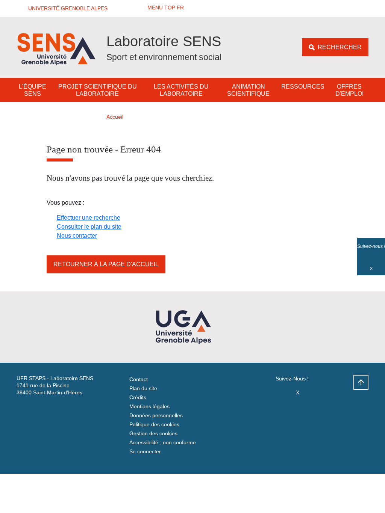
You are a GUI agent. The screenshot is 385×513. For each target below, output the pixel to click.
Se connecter (145, 451)
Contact (138, 379)
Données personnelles (156, 415)
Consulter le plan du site (89, 226)
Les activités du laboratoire (181, 90)
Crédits (137, 397)
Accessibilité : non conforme (162, 442)
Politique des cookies (154, 424)
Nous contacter (77, 235)
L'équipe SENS (32, 90)
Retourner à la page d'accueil (106, 264)
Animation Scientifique (248, 90)
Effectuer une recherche (88, 217)
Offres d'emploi (349, 90)
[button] (65, 8)
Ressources (302, 86)
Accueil (114, 117)
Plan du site (143, 388)
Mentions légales (149, 406)
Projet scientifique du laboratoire (97, 90)
